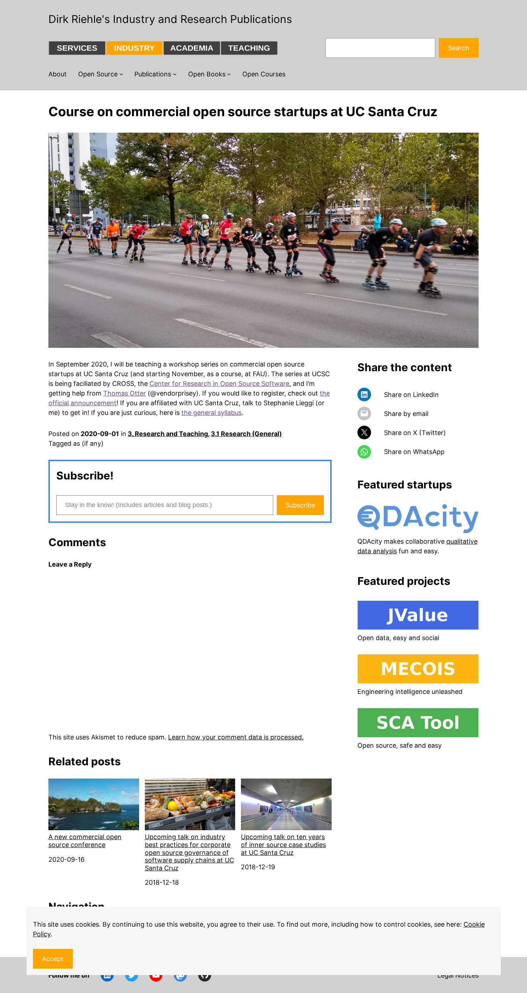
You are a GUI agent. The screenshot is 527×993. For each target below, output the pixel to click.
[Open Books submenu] (229, 74)
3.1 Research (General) (246, 434)
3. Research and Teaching (168, 434)
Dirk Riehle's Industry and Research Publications (170, 19)
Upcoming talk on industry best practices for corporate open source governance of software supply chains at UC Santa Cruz (189, 852)
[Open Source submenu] (121, 74)
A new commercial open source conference (85, 840)
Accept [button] (52, 959)
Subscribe (300, 505)
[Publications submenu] (175, 74)
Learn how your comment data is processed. (236, 737)
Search (458, 48)
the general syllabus (211, 412)
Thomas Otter (124, 393)
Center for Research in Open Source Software (219, 383)
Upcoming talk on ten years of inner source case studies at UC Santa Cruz (283, 844)
